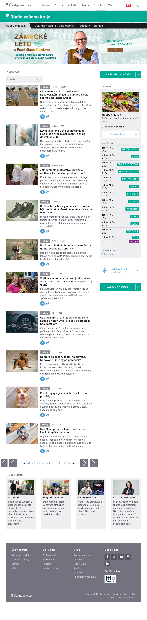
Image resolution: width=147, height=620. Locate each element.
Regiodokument (53, 497)
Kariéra (77, 568)
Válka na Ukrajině (20, 555)
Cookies (89, 594)
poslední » (94, 463)
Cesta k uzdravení (124, 497)
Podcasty (84, 25)
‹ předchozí (13, 463)
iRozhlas (46, 5)
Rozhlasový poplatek (85, 576)
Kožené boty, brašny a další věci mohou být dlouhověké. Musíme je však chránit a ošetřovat (66, 209)
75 (43, 462)
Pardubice (132, 209)
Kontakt (78, 572)
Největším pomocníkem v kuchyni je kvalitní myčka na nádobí (62, 431)
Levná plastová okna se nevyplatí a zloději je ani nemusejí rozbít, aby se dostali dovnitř (62, 133)
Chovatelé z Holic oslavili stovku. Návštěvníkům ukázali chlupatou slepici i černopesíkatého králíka (64, 94)
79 (63, 462)
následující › (84, 463)
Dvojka (134, 241)
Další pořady (15, 475)
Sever (134, 224)
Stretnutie (14, 497)
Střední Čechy (130, 149)
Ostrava (133, 201)
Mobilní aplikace (51, 568)
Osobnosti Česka (88, 497)
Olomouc (132, 194)
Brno (135, 157)
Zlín (135, 237)
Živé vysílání (48, 555)
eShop (14, 568)
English (132, 594)
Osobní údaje (102, 594)
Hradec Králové (128, 172)
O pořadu (107, 86)
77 (53, 462)
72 (28, 462)
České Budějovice (128, 164)
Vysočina (132, 231)
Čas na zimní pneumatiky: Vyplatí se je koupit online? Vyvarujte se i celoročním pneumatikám (65, 320)
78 (58, 462)
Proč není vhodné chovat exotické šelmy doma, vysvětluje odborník (65, 247)
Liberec (134, 186)
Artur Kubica (108, 254)
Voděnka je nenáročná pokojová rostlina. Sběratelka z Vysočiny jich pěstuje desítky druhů (66, 281)
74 (38, 462)
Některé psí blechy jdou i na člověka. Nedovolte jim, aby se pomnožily (63, 358)
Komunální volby (20, 559)
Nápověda (79, 559)
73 (33, 462)
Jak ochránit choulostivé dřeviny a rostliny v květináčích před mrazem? (62, 171)
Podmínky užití (119, 594)
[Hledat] (137, 5)
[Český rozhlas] (18, 5)
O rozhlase (99, 5)
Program (59, 5)
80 (68, 462)
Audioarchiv (66, 25)
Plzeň (134, 216)
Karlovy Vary (130, 179)
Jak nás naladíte (45, 25)
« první (4, 463)
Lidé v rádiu (80, 564)
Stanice (85, 5)
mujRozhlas (72, 5)
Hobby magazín (111, 114)
